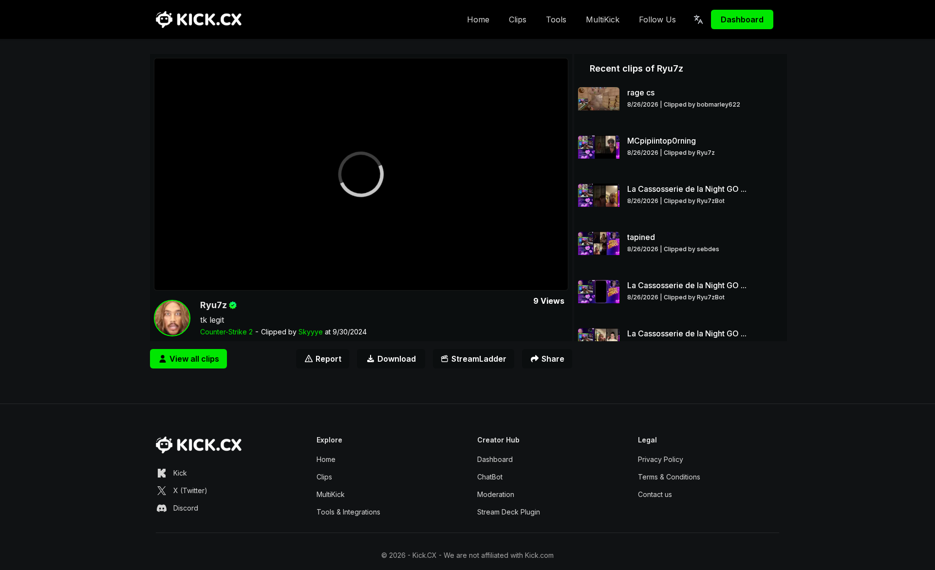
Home (478, 19)
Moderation (495, 494)
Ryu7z (213, 305)
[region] (361, 174)
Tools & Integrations (348, 512)
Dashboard (742, 19)
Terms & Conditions (669, 477)
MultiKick (602, 19)
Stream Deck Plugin (508, 512)
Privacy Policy (660, 459)
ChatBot (490, 477)
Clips (517, 19)
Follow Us (657, 19)
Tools (556, 19)
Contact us (655, 494)
